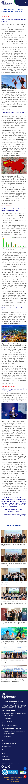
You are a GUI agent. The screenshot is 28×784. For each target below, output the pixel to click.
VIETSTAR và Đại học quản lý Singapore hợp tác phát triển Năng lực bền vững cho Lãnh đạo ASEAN (14, 642)
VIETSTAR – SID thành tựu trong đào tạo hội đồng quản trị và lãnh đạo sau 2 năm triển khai (13, 623)
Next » (21, 685)
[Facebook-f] (2, 766)
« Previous (7, 685)
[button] (25, 3)
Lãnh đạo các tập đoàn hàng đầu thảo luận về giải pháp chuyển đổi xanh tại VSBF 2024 (13, 661)
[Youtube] (9, 766)
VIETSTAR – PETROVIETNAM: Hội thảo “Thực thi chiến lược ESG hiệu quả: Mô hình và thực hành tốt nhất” (13, 603)
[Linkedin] (6, 766)
